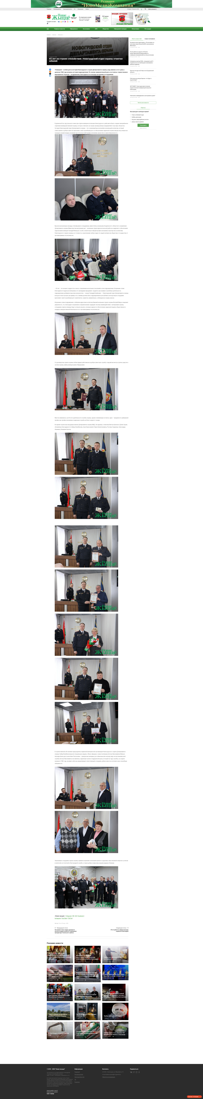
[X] (50, 74)
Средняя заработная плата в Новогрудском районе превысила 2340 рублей (86, 1033)
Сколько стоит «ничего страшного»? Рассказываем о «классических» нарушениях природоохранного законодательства (57, 974)
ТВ (75, 1079)
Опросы (143, 107)
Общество (60, 34)
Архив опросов (143, 128)
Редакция (77, 1072)
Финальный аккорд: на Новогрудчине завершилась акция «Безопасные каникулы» (59, 995)
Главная (49, 34)
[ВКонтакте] (50, 70)
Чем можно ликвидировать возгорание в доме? (142, 95)
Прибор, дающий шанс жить (112, 1016)
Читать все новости (143, 102)
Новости (54, 34)
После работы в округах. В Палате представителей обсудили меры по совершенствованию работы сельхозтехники (142, 53)
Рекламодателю (79, 1074)
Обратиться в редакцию (108, 1077)
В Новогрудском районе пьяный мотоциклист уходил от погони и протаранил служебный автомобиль (115, 995)
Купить (105, 18)
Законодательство (79, 1077)
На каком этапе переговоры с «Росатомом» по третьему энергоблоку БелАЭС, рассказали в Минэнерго (142, 44)
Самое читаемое (150, 39)
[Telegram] (50, 76)
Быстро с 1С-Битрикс (193, 1096)
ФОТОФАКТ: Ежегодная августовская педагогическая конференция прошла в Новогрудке (87, 957)
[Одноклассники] (50, 72)
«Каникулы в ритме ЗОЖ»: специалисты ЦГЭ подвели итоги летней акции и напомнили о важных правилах (141, 63)
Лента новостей (136, 39)
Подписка (77, 1082)
